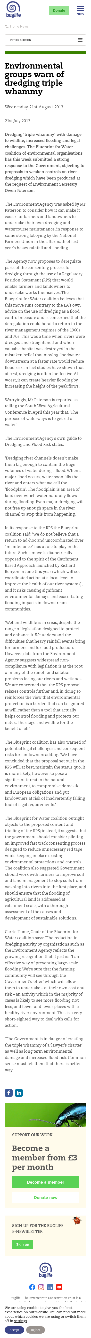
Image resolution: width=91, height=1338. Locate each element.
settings (20, 1321)
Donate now (46, 1197)
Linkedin (50, 1287)
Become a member (45, 1182)
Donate (59, 10)
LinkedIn (19, 1093)
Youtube (59, 1287)
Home (14, 26)
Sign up (22, 1244)
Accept (14, 1330)
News (24, 26)
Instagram (41, 1287)
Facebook (9, 1093)
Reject (35, 1330)
